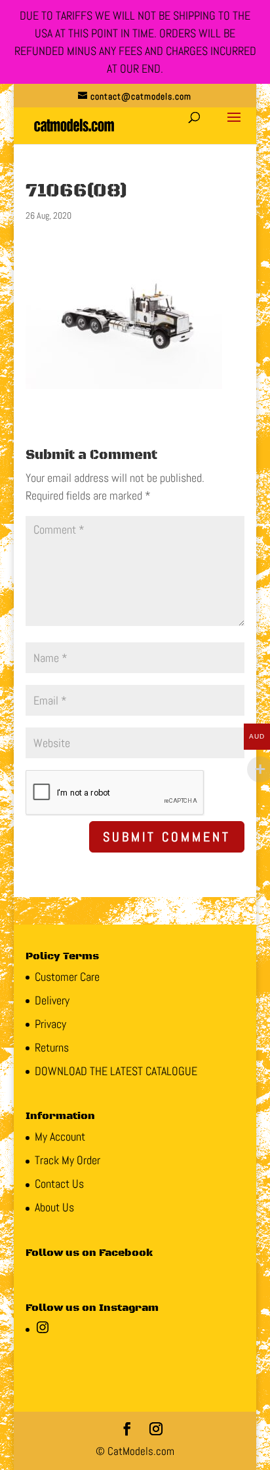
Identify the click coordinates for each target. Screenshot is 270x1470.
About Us (54, 1207)
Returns (52, 1047)
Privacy (50, 1023)
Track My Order (67, 1159)
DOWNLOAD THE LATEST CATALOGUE (116, 1070)
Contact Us (59, 1183)
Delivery (52, 1000)
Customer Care (67, 976)
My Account (60, 1136)
